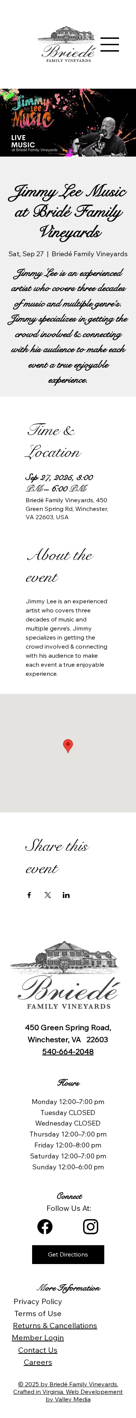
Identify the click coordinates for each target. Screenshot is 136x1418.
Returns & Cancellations (55, 1325)
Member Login (38, 1337)
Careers (38, 1362)
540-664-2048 (68, 1051)
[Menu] (109, 44)
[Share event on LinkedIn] (66, 895)
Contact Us (37, 1350)
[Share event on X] (47, 895)
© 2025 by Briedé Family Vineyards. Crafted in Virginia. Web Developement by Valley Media (68, 1391)
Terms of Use (38, 1313)
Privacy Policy (38, 1301)
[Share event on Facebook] (29, 895)
